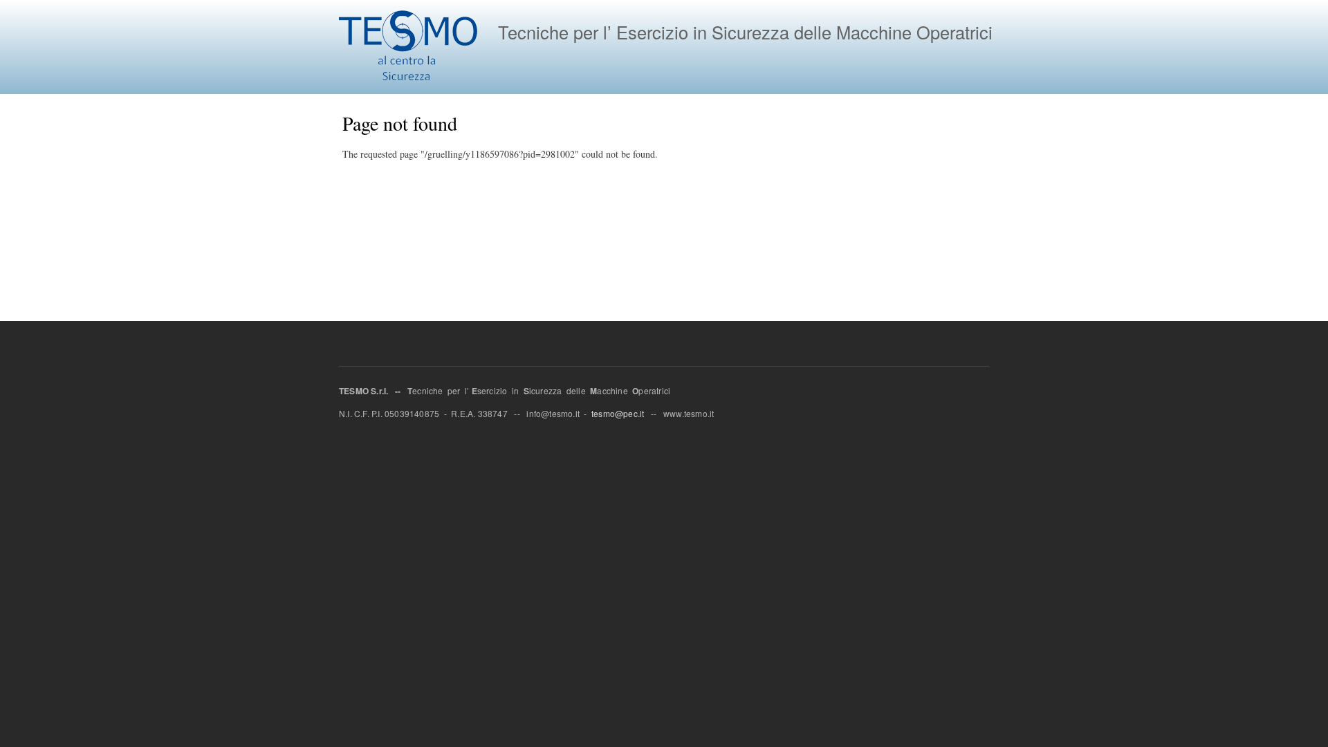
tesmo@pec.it (617, 413)
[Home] (410, 47)
